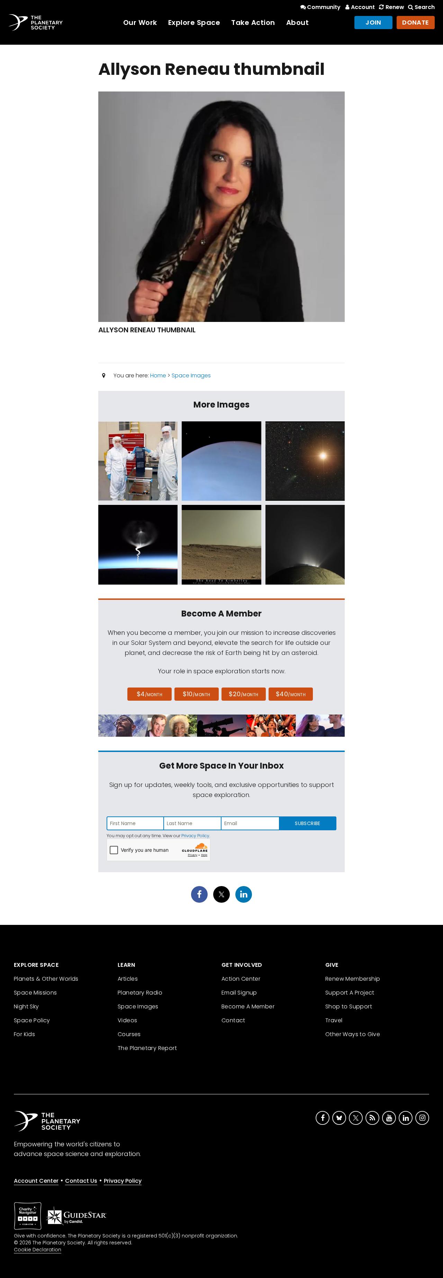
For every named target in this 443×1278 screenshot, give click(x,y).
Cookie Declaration (37, 1249)
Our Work (140, 22)
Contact (233, 1020)
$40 (291, 694)
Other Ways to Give (352, 1034)
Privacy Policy (195, 836)
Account (363, 7)
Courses (129, 1034)
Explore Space (194, 22)
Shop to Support (348, 1006)
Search (425, 7)
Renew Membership (352, 979)
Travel (333, 1020)
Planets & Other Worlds (46, 979)
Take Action (253, 22)
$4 (150, 694)
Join (373, 22)
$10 (196, 694)
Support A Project (349, 993)
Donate (415, 22)
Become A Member (248, 1006)
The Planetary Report (147, 1048)
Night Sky (26, 1006)
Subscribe (307, 823)
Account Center (36, 1181)
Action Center (241, 979)
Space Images (191, 375)
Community (324, 7)
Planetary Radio (140, 993)
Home (158, 375)
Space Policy (32, 1020)
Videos (127, 1020)
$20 (243, 694)
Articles (128, 979)
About (297, 22)
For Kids (24, 1034)
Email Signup (239, 993)
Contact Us (81, 1181)
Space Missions (35, 993)
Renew (395, 7)
